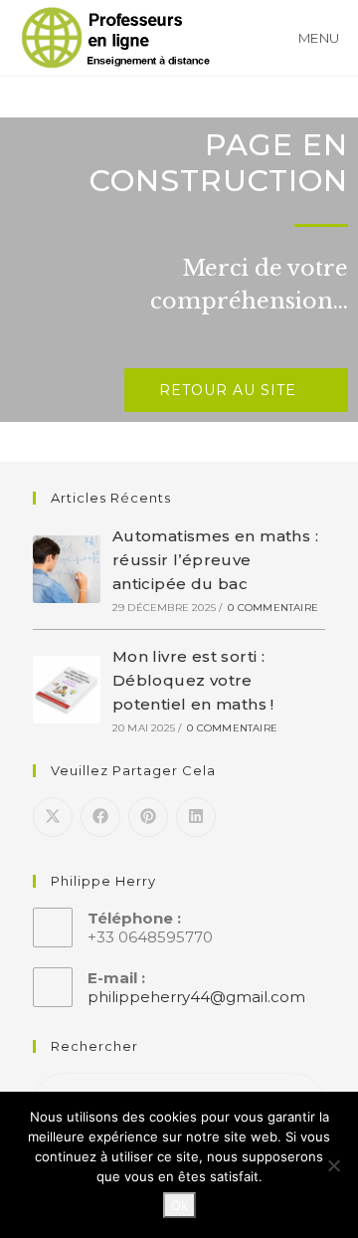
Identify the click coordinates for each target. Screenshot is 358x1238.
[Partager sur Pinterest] (148, 817)
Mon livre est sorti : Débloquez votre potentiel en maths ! (193, 680)
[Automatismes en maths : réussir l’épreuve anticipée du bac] (66, 569)
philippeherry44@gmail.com (196, 996)
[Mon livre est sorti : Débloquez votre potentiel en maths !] (66, 689)
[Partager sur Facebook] (100, 817)
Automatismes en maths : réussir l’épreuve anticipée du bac (215, 559)
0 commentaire (273, 607)
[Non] (333, 1165)
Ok (179, 1205)
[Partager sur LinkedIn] (196, 817)
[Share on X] (53, 817)
